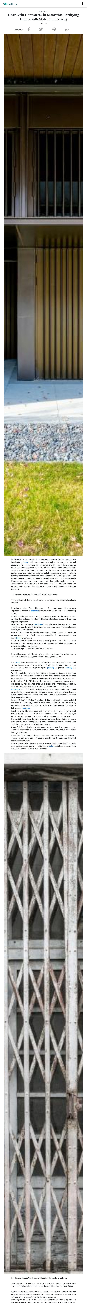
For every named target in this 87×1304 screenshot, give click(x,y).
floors (18, 638)
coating (68, 667)
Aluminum (15, 689)
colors (52, 746)
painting (50, 667)
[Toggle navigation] (82, 3)
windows (26, 708)
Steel (18, 662)
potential (35, 611)
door (26, 562)
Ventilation (38, 624)
